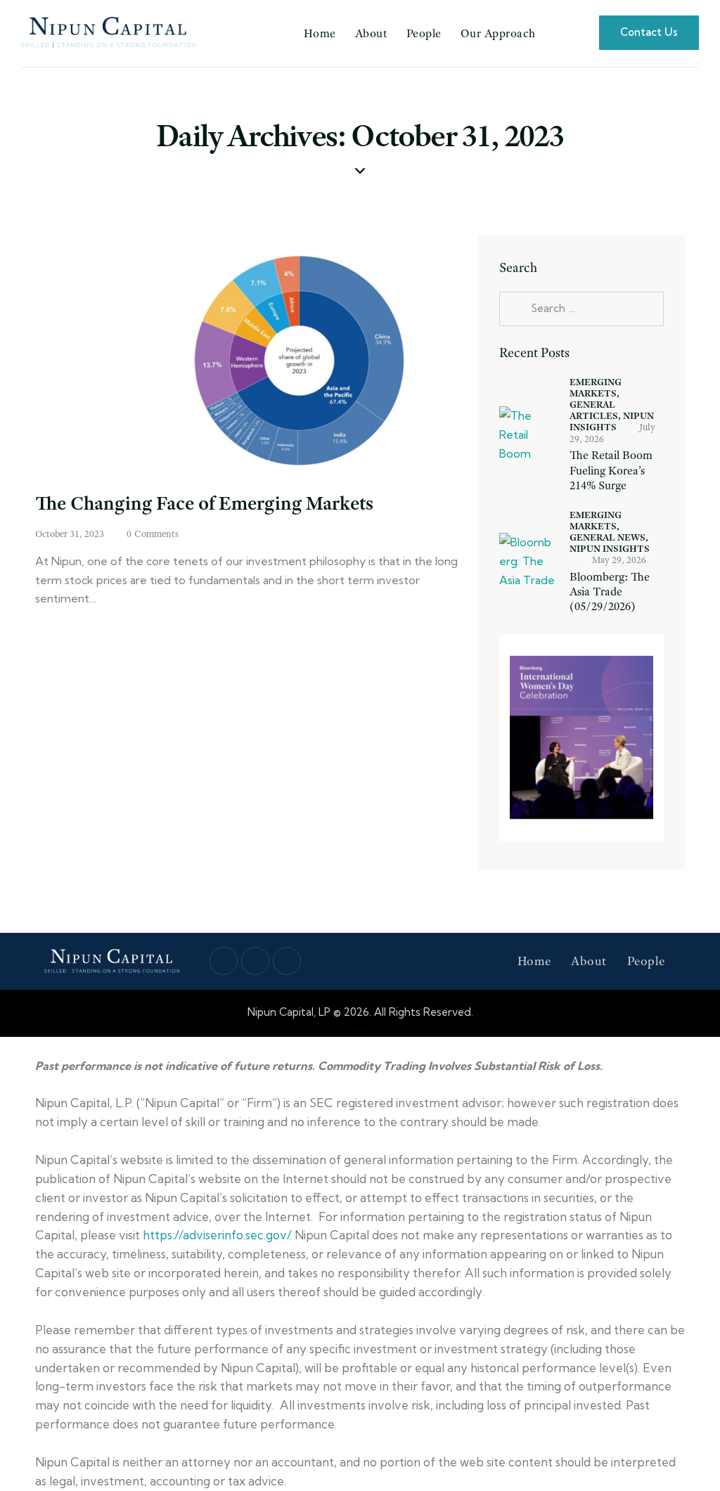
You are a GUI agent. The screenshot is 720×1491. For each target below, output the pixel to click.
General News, (609, 537)
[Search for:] (581, 308)
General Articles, (596, 410)
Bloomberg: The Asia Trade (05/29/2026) (610, 591)
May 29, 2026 (619, 559)
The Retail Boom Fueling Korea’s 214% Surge (611, 470)
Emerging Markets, (596, 387)
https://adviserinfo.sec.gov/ (216, 1234)
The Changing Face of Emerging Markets (204, 503)
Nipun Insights (610, 548)
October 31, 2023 (69, 533)
